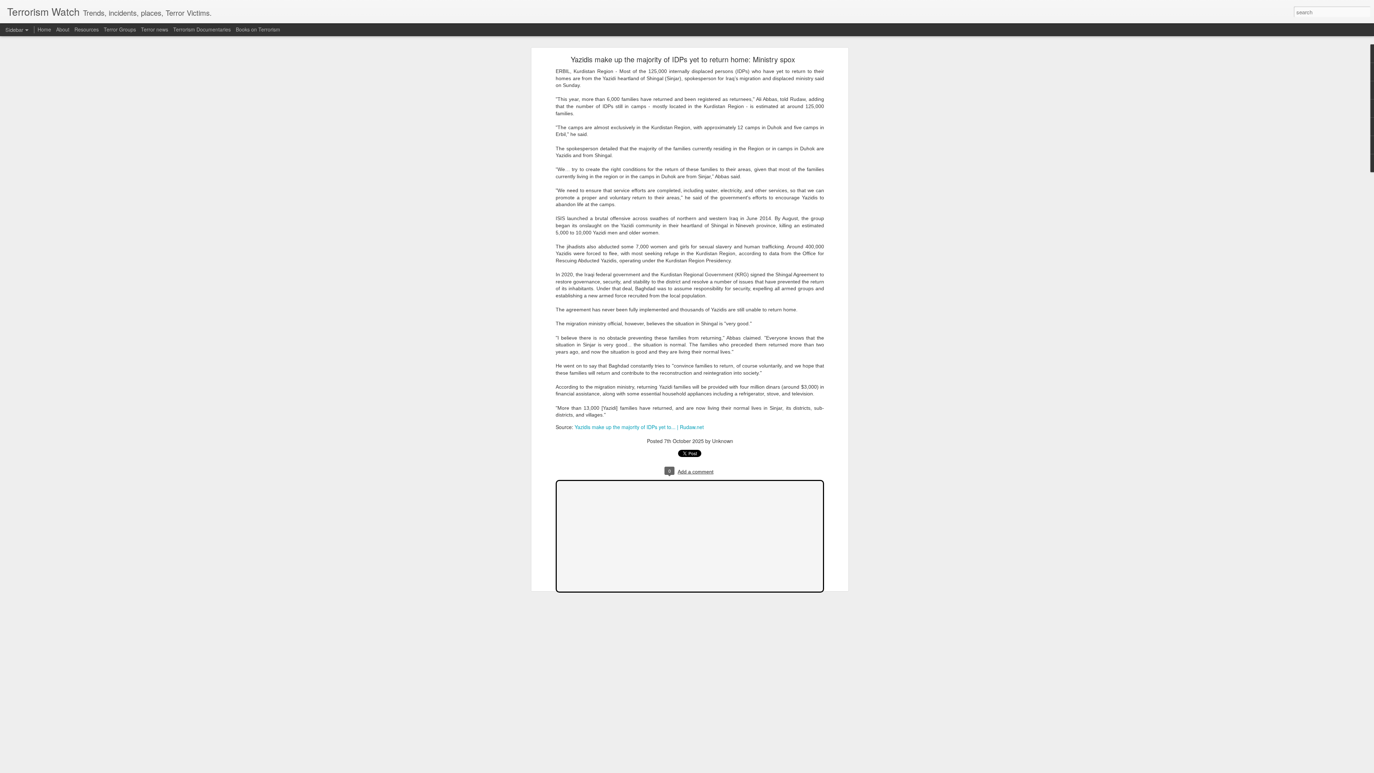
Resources (86, 29)
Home (44, 29)
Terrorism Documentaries (202, 29)
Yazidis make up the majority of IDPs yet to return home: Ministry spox (683, 59)
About (62, 29)
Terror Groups (120, 29)
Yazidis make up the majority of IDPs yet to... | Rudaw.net (639, 427)
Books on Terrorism (258, 29)
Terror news (154, 29)
